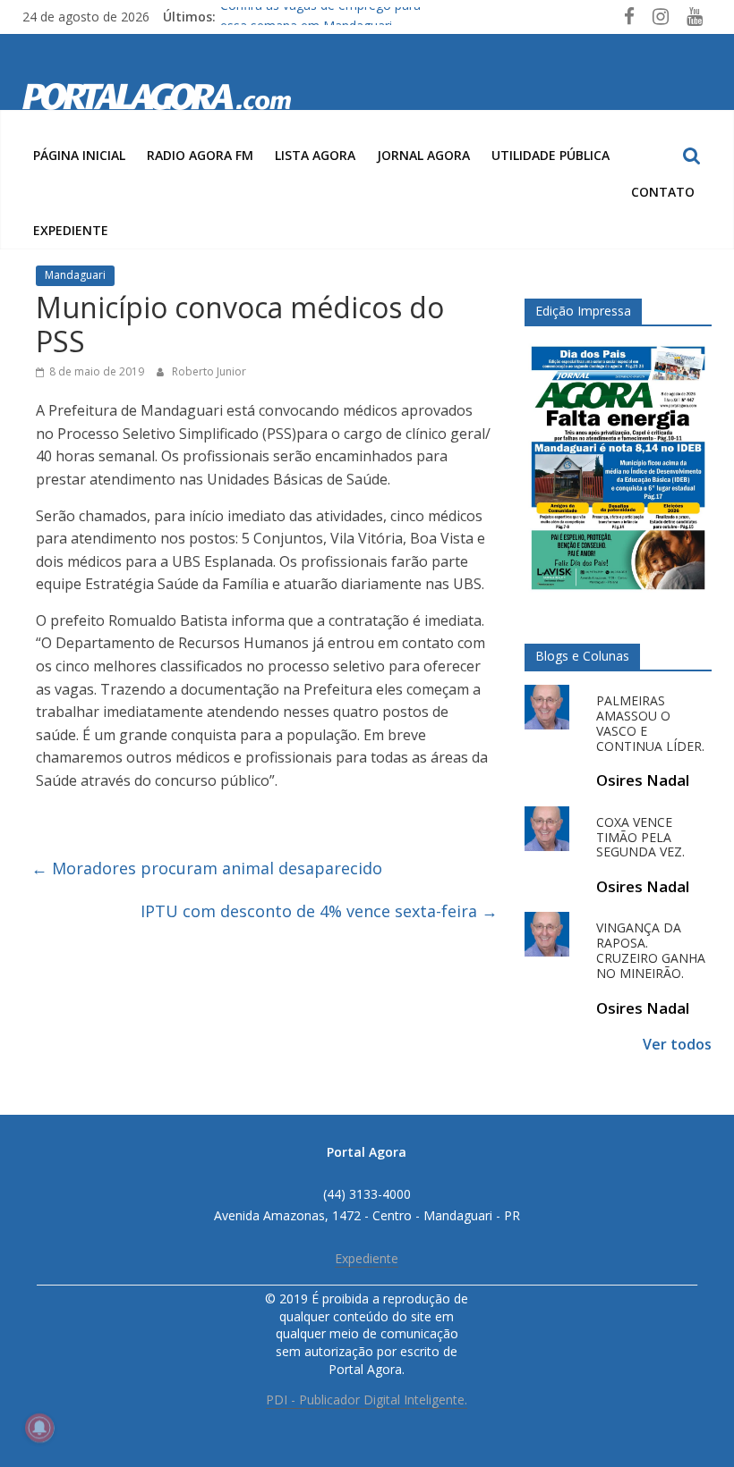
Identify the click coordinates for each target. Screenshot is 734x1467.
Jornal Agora (423, 155)
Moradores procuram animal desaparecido (206, 868)
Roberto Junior (209, 371)
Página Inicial (79, 155)
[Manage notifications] (39, 1427)
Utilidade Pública (550, 155)
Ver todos (677, 1044)
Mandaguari (75, 274)
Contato (663, 191)
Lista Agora (315, 155)
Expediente (70, 230)
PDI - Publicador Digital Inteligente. (366, 1399)
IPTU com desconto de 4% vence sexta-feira (319, 911)
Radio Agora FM (200, 155)
